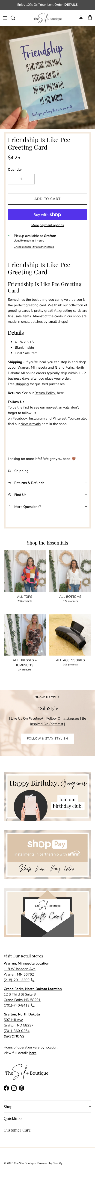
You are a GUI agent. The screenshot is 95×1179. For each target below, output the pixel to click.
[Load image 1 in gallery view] (47, 77)
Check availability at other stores (34, 247)
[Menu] (5, 18)
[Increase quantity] (30, 179)
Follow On (63, 718)
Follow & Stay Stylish (47, 739)
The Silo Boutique (25, 1163)
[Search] (15, 18)
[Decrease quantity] (12, 179)
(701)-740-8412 (17, 1005)
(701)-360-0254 (17, 1031)
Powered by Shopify (49, 1163)
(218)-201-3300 (17, 980)
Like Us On (27, 718)
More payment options (47, 225)
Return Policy (45, 393)
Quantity (15, 169)
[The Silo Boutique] (47, 18)
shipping (22, 384)
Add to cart (47, 199)
